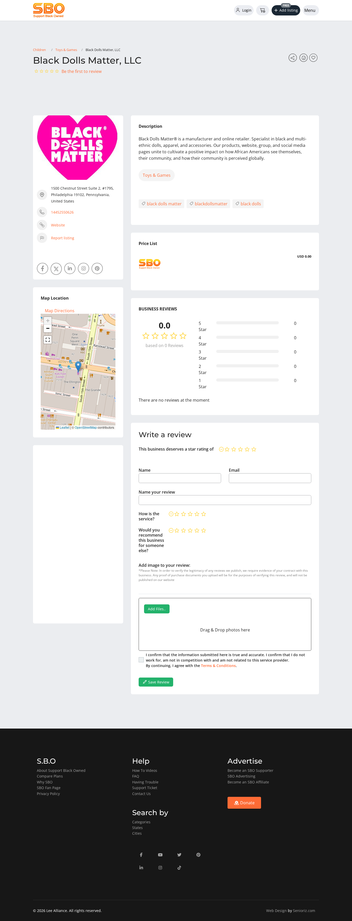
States (137, 827)
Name (144, 470)
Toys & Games (66, 49)
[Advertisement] (78, 534)
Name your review (157, 492)
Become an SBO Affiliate (248, 782)
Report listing (62, 237)
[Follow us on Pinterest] (97, 268)
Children (39, 49)
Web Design (276, 910)
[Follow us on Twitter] (56, 269)
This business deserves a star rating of (176, 449)
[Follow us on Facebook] (42, 268)
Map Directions (59, 311)
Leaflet (64, 427)
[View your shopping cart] (262, 10)
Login (246, 10)
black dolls (250, 204)
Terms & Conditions (218, 665)
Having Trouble (145, 782)
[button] (286, 10)
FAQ (135, 776)
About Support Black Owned (61, 770)
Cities (137, 833)
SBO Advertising (241, 776)
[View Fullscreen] (48, 340)
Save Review (158, 682)
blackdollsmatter (211, 204)
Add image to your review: (164, 565)
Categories (141, 821)
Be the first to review (82, 71)
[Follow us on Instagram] (83, 268)
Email (234, 470)
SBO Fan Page (49, 787)
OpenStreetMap (86, 427)
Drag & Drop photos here (225, 630)
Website (58, 225)
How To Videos (144, 770)
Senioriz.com (304, 910)
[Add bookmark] (314, 59)
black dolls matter (164, 204)
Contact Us (141, 793)
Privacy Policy (48, 793)
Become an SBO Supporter (250, 770)
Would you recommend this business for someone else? (151, 540)
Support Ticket (144, 787)
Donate (247, 803)
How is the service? (149, 516)
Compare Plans (50, 776)
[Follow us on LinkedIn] (70, 268)
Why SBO (45, 782)
